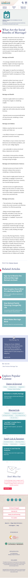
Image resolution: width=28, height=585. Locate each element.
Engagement (21, 387)
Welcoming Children (20, 441)
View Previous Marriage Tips (10, 366)
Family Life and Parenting (14, 514)
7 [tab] (18, 407)
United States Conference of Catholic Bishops (17, 569)
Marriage (11, 263)
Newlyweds (7, 413)
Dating (5, 387)
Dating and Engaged (14, 508)
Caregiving (22, 444)
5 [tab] (14, 407)
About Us (7, 523)
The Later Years (14, 417)
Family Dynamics (13, 444)
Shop (18, 525)
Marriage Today (6, 20)
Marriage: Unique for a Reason (14, 554)
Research (16, 263)
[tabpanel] (14, 398)
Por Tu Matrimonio (14, 553)
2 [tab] (9, 407)
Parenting (6, 444)
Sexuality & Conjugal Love (17, 413)
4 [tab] (12, 407)
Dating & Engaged (5, 7)
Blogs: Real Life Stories (16, 523)
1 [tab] (7, 407)
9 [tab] (21, 407)
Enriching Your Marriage (8, 415)
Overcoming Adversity (20, 415)
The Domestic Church (8, 441)
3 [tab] (10, 407)
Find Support (12, 525)
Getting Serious (12, 387)
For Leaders (14, 517)
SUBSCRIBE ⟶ (7, 488)
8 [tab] (19, 407)
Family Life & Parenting (23, 7)
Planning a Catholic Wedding (14, 389)
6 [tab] (16, 407)
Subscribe (6, 364)
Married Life (14, 7)
